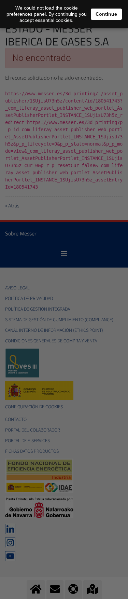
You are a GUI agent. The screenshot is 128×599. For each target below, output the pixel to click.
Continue (106, 14)
